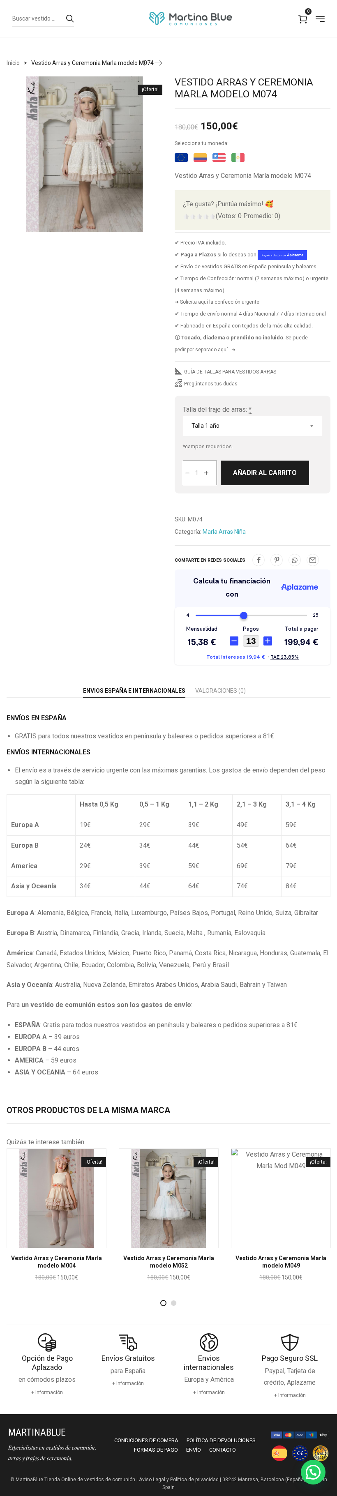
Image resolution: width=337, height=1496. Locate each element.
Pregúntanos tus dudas (211, 384)
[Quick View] (68, 1242)
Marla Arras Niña (224, 531)
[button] (313, 1472)
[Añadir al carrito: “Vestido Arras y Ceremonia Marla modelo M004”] (46, 1242)
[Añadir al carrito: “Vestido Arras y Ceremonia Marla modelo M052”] (158, 1242)
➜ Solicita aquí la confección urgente (217, 302)
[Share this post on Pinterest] (276, 560)
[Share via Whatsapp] (295, 560)
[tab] (134, 691)
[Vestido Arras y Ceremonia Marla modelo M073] (146, 62)
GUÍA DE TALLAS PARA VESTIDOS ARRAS (230, 372)
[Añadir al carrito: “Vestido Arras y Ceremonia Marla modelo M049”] (270, 1242)
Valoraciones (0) (220, 690)
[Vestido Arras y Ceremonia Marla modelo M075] (158, 62)
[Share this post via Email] (313, 560)
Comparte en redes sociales (210, 560)
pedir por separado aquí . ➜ (205, 350)
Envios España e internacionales (134, 690)
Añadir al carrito (265, 473)
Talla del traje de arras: (217, 409)
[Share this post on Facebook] (258, 560)
